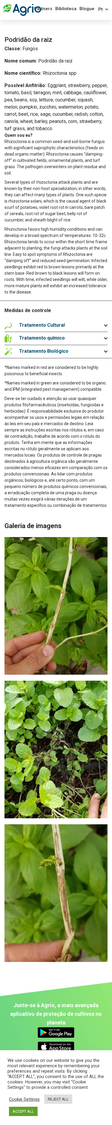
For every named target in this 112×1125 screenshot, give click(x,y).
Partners (43, 8)
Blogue (86, 8)
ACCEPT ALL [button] (23, 1111)
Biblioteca (65, 8)
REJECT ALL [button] (58, 1099)
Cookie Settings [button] (24, 1099)
